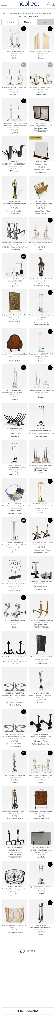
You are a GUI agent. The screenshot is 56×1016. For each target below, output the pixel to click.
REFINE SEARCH (29, 1011)
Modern (27, 22)
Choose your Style (28, 16)
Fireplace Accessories (40, 13)
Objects (23, 13)
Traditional (10, 22)
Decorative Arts (9, 13)
